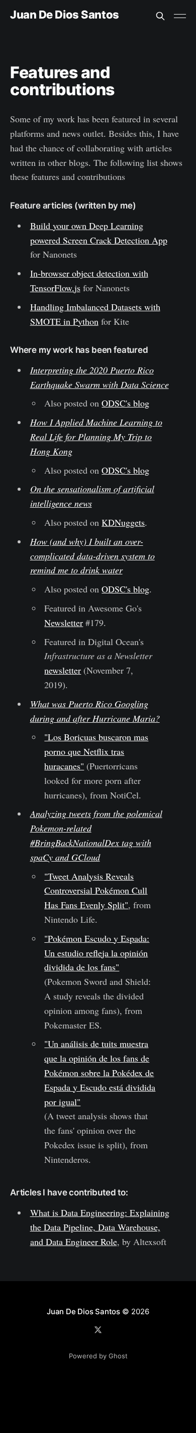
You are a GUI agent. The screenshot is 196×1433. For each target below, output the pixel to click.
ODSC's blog (125, 403)
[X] (98, 1330)
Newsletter (63, 623)
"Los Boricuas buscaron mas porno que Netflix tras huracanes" (96, 751)
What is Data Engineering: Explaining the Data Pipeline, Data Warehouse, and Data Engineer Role (99, 1227)
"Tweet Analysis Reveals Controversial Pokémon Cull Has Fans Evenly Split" (95, 890)
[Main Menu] (179, 16)
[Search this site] (160, 16)
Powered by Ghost (98, 1356)
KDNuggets (123, 522)
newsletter (62, 670)
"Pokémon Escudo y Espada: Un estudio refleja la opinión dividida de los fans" (96, 952)
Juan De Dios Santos (64, 15)
